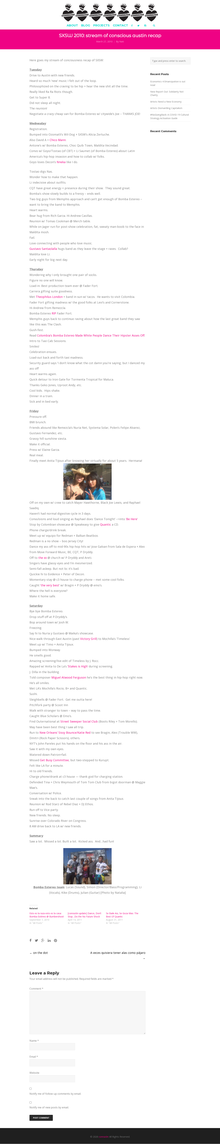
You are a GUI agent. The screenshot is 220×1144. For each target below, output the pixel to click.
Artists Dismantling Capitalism (166, 108)
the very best (50, 585)
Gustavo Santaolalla (43, 249)
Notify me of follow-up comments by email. (55, 1093)
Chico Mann (58, 140)
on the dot (38, 953)
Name (34, 1040)
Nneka (61, 162)
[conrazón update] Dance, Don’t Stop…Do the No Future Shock (84, 915)
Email (33, 1056)
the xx (42, 558)
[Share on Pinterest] (55, 940)
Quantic (105, 524)
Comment (36, 988)
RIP (54, 313)
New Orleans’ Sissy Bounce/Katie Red (65, 732)
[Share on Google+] (42, 940)
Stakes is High (77, 666)
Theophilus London (49, 297)
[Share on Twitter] (36, 940)
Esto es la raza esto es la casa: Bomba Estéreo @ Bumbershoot (46, 915)
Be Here (131, 519)
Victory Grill (88, 639)
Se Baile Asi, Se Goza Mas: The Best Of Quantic (122, 915)
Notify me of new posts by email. (49, 1107)
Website (34, 1073)
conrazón (104, 1136)
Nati (121, 41)
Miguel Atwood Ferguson (68, 677)
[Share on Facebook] (30, 940)
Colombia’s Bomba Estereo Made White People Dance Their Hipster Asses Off (90, 335)
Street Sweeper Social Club (79, 721)
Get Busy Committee (54, 760)
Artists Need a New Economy (166, 101)
